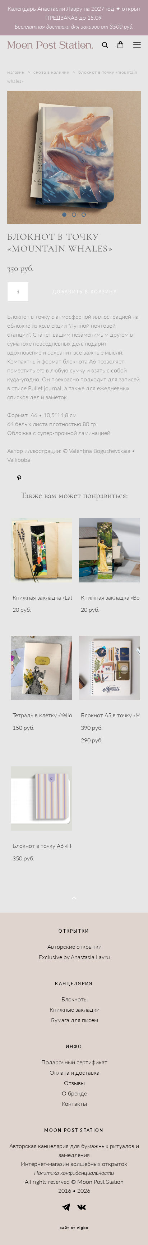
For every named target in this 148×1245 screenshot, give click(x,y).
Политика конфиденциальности (74, 1173)
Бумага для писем (74, 1020)
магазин (15, 72)
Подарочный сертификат (74, 1062)
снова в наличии (51, 72)
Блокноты (74, 999)
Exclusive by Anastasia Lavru (74, 957)
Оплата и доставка (75, 1072)
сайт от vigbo (74, 1228)
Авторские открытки (74, 946)
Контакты (74, 1103)
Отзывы (74, 1083)
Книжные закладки (75, 1009)
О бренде (74, 1093)
